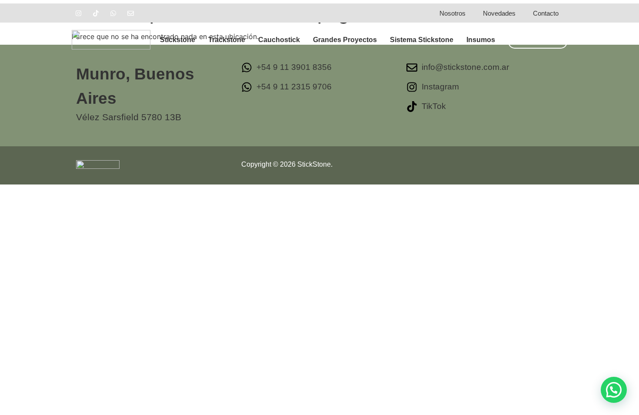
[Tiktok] (95, 13)
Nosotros (452, 13)
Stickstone (177, 39)
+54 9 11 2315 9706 (294, 86)
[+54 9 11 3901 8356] (246, 67)
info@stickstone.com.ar (465, 67)
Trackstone (226, 39)
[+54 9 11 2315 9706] (246, 87)
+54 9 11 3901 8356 (294, 67)
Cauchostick (279, 39)
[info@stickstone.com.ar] (411, 67)
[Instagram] (78, 13)
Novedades (499, 13)
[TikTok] (411, 106)
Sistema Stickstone (421, 39)
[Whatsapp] (113, 13)
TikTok (434, 106)
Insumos (480, 39)
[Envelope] (130, 13)
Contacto (546, 13)
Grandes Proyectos (345, 39)
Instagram (440, 86)
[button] (614, 390)
